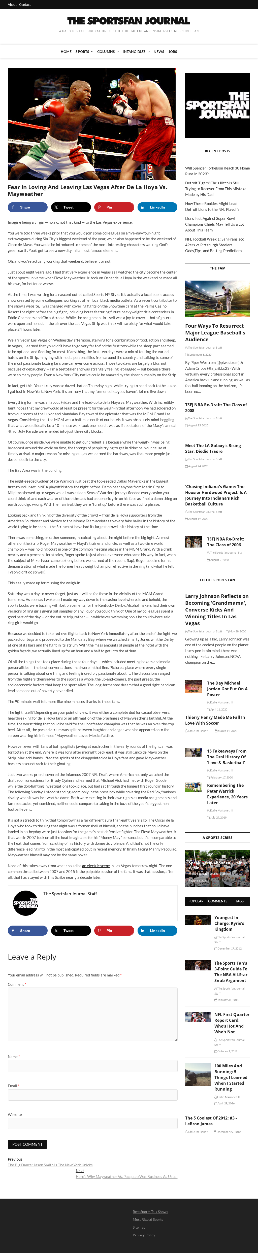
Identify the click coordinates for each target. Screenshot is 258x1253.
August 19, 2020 (198, 518)
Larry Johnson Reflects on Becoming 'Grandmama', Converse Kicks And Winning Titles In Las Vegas (217, 610)
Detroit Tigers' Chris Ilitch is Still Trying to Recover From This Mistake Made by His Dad (215, 189)
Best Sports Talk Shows (150, 1211)
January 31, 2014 (228, 999)
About (12, 5)
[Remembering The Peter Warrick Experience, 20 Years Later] (193, 787)
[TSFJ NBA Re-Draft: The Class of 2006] (193, 542)
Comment (17, 984)
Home (66, 51)
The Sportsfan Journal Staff (204, 347)
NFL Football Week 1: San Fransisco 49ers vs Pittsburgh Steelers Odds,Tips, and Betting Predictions (214, 245)
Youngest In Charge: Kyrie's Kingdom (229, 923)
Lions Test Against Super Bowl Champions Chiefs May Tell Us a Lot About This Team (214, 224)
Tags (239, 901)
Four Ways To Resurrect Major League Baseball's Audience (215, 332)
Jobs (173, 51)
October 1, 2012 (227, 1051)
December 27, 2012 (228, 1131)
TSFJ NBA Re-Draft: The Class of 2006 (225, 542)
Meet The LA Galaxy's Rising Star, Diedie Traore (213, 448)
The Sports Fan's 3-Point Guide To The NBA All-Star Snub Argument (230, 971)
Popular (195, 901)
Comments (217, 901)
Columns (106, 51)
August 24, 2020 (198, 466)
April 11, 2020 (218, 709)
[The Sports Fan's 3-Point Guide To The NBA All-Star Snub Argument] (198, 963)
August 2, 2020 (219, 559)
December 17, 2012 (229, 948)
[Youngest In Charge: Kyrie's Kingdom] (198, 917)
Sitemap (139, 1227)
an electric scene (96, 865)
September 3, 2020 (200, 354)
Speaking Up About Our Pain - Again (217, 865)
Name (14, 1056)
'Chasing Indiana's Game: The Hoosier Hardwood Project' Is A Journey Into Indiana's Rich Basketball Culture (216, 495)
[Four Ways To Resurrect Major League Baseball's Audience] (217, 299)
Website (15, 1114)
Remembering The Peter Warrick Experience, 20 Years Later (227, 794)
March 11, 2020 (227, 730)
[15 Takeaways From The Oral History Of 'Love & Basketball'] (193, 752)
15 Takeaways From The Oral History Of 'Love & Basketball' (227, 756)
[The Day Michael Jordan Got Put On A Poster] (193, 686)
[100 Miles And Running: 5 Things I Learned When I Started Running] (198, 1066)
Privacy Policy (144, 1235)
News (159, 51)
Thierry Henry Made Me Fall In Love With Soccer (215, 720)
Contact (25, 5)
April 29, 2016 (226, 1103)
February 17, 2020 (221, 777)
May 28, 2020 (237, 631)
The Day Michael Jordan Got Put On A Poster (227, 688)
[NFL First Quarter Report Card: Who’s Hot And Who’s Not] (198, 1014)
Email (13, 1085)
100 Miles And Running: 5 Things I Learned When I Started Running (230, 1077)
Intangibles (134, 51)
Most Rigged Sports (148, 1219)
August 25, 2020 (198, 425)
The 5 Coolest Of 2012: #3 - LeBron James (211, 1121)
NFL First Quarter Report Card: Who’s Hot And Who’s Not (231, 1023)
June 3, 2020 (199, 880)
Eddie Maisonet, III (221, 702)
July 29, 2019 (218, 817)
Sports (82, 51)
